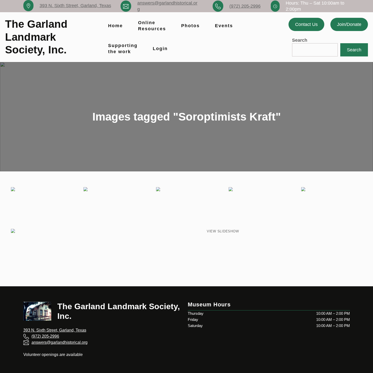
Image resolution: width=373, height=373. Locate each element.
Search (299, 40)
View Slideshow (223, 231)
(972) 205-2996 (245, 6)
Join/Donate (349, 24)
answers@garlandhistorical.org (59, 342)
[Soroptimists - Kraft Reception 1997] (41, 207)
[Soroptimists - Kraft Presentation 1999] (259, 207)
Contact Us (306, 24)
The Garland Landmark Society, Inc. (36, 37)
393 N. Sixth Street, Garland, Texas (75, 5)
